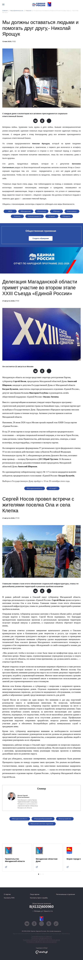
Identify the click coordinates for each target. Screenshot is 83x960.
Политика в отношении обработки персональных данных (41, 940)
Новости (28, 10)
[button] (38, 874)
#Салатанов (41, 211)
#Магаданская (26, 211)
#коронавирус (72, 211)
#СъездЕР (52, 488)
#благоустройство (65, 819)
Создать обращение (40, 238)
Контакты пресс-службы (39, 898)
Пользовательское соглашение (41, 936)
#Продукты (66, 216)
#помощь (17, 216)
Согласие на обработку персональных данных (41, 941)
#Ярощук (56, 211)
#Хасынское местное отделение (42, 824)
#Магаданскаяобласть (34, 488)
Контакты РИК (9, 898)
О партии (7, 894)
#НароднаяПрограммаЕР (43, 819)
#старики (52, 216)
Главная (5, 10)
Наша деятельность (16, 10)
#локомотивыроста (34, 216)
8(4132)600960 (41, 906)
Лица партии (34, 894)
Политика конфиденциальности (41, 938)
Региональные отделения (65, 894)
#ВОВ (10, 211)
